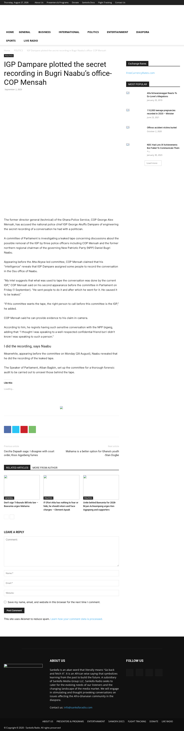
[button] (176, 32)
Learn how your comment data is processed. (76, 618)
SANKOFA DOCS (116, 721)
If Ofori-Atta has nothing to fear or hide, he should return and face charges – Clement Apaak (60, 506)
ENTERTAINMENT (117, 32)
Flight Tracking (105, 2)
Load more (152, 163)
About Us (39, 2)
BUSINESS (44, 32)
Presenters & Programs (57, 2)
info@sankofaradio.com (78, 707)
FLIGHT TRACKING (137, 721)
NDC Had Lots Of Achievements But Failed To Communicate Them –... (163, 148)
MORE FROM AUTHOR (45, 467)
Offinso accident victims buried (162, 127)
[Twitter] (171, 2)
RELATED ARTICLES (17, 467)
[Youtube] (177, 2)
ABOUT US (47, 721)
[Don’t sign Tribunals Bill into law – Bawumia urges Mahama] (22, 487)
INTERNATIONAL (69, 32)
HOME (10, 32)
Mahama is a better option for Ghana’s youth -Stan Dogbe (92, 453)
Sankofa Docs (88, 2)
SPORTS (11, 40)
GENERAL (24, 32)
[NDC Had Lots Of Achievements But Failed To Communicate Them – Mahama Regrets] (128, 144)
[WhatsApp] (32, 429)
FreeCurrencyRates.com (140, 73)
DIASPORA (142, 32)
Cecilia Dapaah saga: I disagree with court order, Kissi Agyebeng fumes (29, 453)
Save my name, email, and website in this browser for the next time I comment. (54, 602)
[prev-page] (6, 517)
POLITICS (93, 32)
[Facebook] (159, 2)
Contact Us (120, 2)
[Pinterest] (24, 429)
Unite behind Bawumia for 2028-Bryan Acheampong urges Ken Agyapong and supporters (99, 506)
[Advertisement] (115, 18)
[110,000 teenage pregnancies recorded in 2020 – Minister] (128, 110)
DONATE (154, 721)
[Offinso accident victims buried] (128, 127)
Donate (75, 2)
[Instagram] (165, 2)
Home (7, 50)
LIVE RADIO (31, 40)
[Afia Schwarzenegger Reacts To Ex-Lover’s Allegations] (128, 93)
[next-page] (12, 517)
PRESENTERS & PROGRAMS (70, 721)
